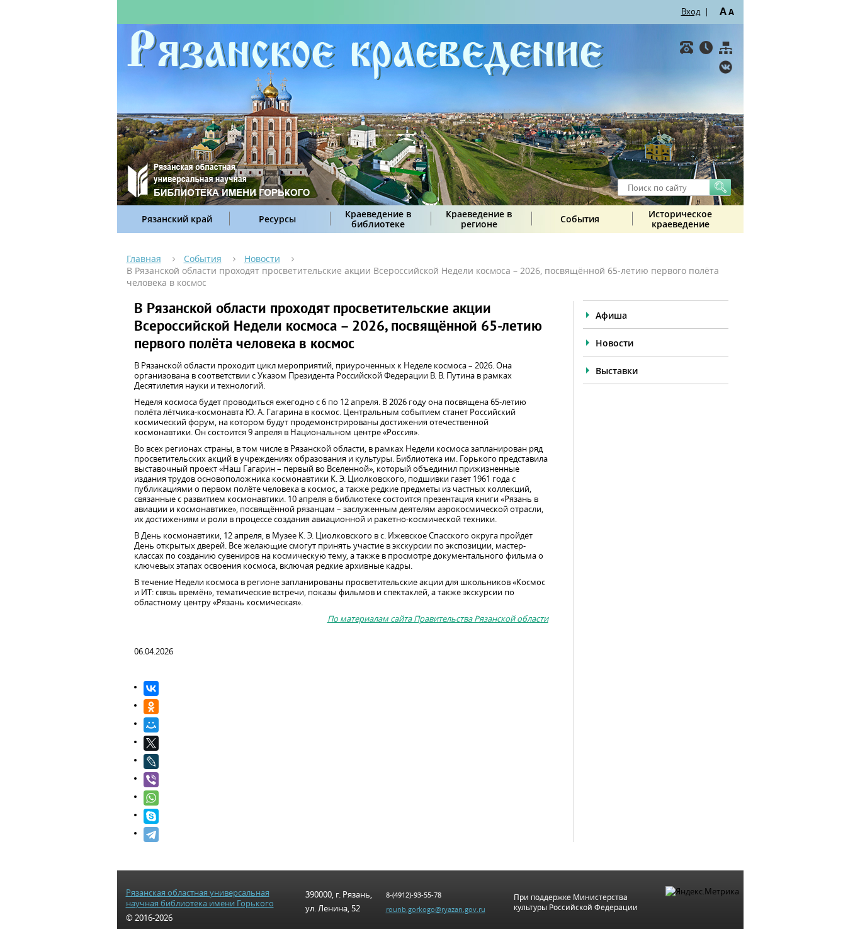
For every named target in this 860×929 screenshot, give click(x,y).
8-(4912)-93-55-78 (413, 894)
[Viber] (346, 779)
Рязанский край (177, 219)
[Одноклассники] (346, 706)
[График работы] (706, 47)
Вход (690, 11)
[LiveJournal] (346, 761)
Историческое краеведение (680, 219)
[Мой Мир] (346, 724)
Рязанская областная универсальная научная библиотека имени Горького (200, 898)
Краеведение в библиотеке (378, 219)
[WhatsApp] (346, 798)
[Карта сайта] (725, 47)
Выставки (617, 371)
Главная (144, 259)
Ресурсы (277, 219)
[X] (346, 743)
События (579, 219)
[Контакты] (686, 47)
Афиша (611, 315)
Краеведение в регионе (479, 219)
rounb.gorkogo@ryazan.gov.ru (435, 909)
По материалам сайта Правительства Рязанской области (437, 618)
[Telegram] (346, 834)
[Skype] (346, 816)
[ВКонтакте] (725, 67)
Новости (262, 259)
